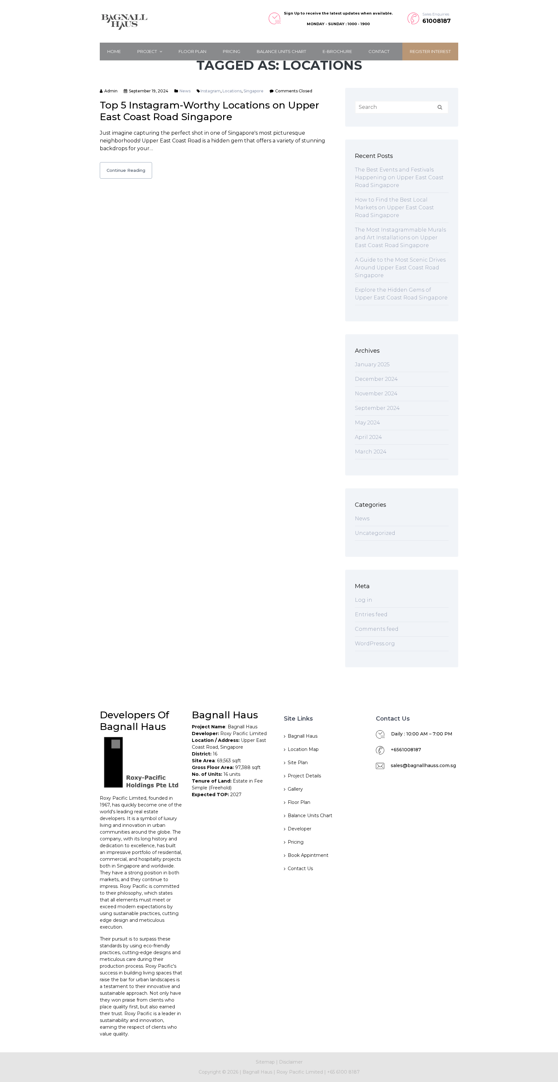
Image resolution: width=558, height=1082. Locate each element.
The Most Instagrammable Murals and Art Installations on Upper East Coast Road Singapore (400, 237)
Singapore (253, 90)
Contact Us (300, 868)
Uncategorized (375, 533)
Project (147, 51)
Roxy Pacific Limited (300, 1072)
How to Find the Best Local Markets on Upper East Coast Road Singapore (394, 207)
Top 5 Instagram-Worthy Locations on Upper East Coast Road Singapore (209, 111)
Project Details (304, 776)
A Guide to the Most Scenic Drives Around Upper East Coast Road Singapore (400, 267)
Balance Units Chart (281, 51)
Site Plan (298, 762)
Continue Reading (126, 170)
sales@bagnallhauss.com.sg (423, 765)
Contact (378, 51)
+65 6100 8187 (343, 1072)
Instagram (211, 90)
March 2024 (371, 452)
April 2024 (368, 437)
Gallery (295, 789)
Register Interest (430, 51)
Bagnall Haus (302, 736)
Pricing (231, 51)
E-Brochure (337, 51)
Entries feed (371, 614)
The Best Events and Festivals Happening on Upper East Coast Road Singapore (399, 177)
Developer (299, 829)
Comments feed (376, 629)
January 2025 (372, 364)
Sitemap (265, 1062)
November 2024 (376, 393)
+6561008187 (406, 750)
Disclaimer (291, 1062)
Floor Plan (192, 51)
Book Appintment (308, 855)
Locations (232, 90)
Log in (363, 600)
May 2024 (367, 423)
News (185, 90)
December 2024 (376, 379)
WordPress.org (375, 643)
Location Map (303, 749)
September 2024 (377, 408)
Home (114, 51)
